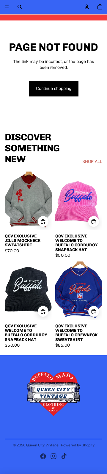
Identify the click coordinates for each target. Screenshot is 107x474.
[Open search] (19, 6)
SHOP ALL (92, 161)
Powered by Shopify (78, 445)
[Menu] (7, 7)
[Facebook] (43, 456)
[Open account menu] (86, 6)
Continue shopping (53, 88)
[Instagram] (53, 456)
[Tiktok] (63, 456)
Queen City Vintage (42, 445)
